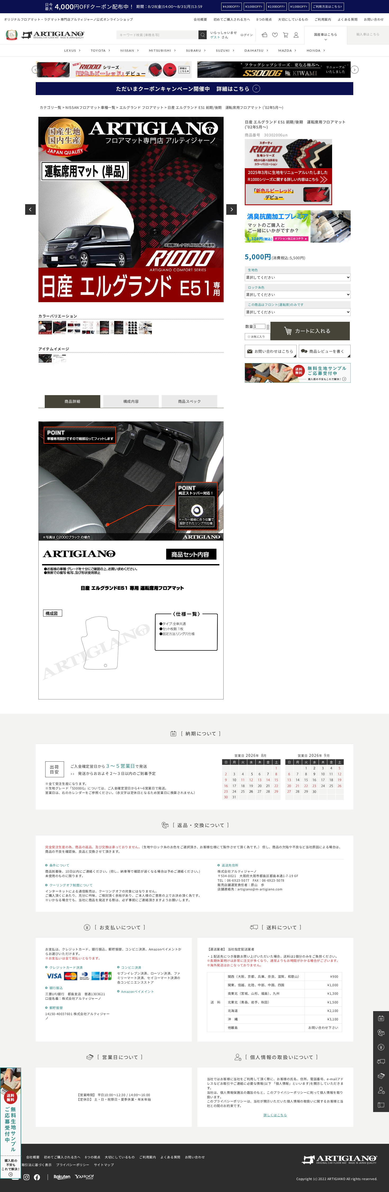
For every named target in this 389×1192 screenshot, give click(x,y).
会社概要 (200, 19)
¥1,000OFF (298, 6)
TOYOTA (98, 50)
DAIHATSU (254, 50)
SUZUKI (223, 50)
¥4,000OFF (230, 6)
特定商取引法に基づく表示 (32, 1164)
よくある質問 (348, 19)
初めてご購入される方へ (232, 19)
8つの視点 (264, 19)
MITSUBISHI (160, 50)
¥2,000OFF (275, 6)
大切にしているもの (293, 19)
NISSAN (127, 50)
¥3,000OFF (253, 6)
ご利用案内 (323, 19)
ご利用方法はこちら (326, 6)
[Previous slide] (36, 70)
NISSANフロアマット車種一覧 (90, 107)
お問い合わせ (374, 19)
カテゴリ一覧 (50, 107)
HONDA (314, 50)
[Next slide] (355, 70)
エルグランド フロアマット (141, 107)
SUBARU (193, 50)
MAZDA (285, 50)
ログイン (247, 35)
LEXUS (70, 50)
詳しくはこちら (275, 1115)
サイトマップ (104, 1164)
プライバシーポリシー (72, 1164)
